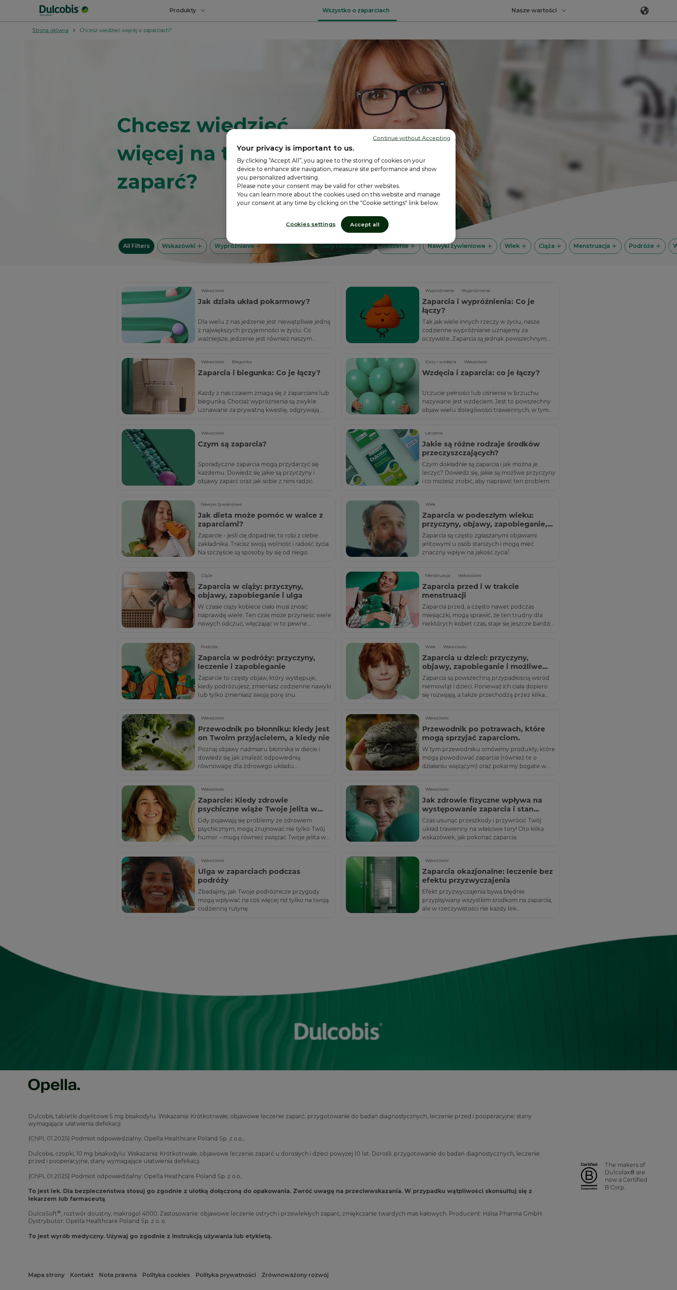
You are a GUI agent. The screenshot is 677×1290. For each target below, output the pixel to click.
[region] (341, 186)
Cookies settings (311, 224)
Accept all (365, 224)
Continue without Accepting (411, 138)
